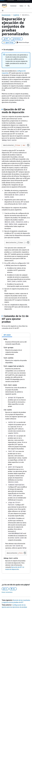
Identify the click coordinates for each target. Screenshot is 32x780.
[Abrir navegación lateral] (2, 10)
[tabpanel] (16, 455)
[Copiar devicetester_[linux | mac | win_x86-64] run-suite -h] (25, 553)
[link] (26, 15)
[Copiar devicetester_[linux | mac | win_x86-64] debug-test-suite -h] (28, 145)
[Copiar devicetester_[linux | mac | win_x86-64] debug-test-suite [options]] (28, 242)
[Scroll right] (25, 5)
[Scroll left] (9, 5)
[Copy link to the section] (2, 109)
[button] (7, 49)
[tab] (7, 335)
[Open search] (28, 6)
